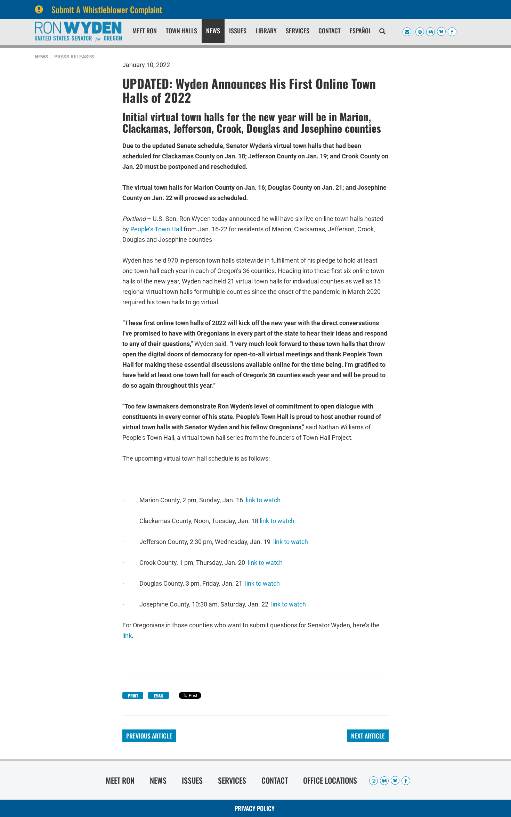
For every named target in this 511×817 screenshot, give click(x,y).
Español (360, 30)
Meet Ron (144, 30)
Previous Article (149, 735)
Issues (237, 30)
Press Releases (74, 56)
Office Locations (330, 780)
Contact (329, 30)
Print (133, 696)
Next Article (368, 735)
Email (158, 696)
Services (297, 30)
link (127, 635)
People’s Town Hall (156, 228)
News (213, 30)
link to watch (263, 500)
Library (266, 30)
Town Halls (181, 30)
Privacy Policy (255, 808)
